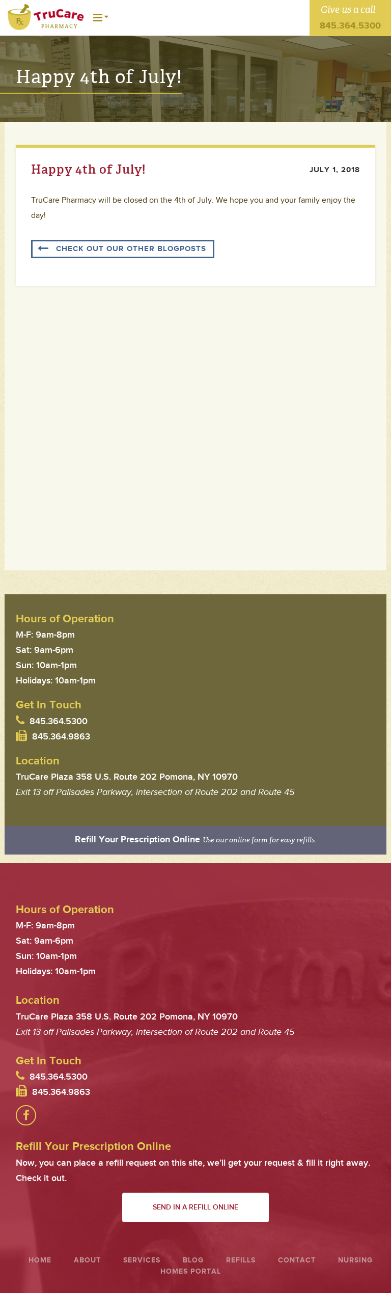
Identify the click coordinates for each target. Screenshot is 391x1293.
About (87, 1260)
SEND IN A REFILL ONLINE (195, 1207)
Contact (297, 1260)
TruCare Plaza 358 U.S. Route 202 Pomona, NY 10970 (127, 777)
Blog (193, 1260)
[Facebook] (26, 1115)
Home (40, 1260)
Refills (241, 1260)
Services (141, 1260)
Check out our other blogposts (131, 249)
